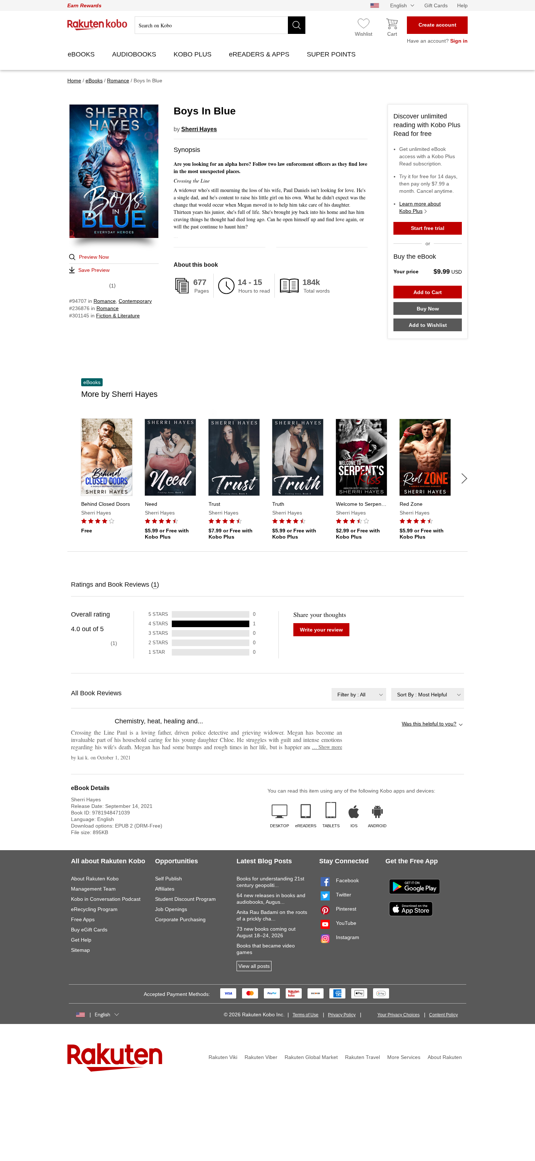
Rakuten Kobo (97, 24)
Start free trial (427, 228)
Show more (327, 746)
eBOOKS (82, 54)
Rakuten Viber (261, 1057)
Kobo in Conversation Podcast (105, 899)
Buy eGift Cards (89, 930)
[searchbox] (220, 25)
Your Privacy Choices (398, 1014)
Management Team (93, 889)
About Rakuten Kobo (95, 878)
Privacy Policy (342, 1014)
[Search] (296, 25)
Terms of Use (305, 1014)
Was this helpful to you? (429, 724)
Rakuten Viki (223, 1057)
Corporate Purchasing (180, 919)
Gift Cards (436, 5)
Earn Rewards (84, 5)
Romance (105, 301)
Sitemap (80, 950)
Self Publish (168, 878)
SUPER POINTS (332, 54)
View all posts (254, 966)
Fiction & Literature (118, 315)
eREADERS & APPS (260, 54)
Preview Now (94, 257)
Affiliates (164, 889)
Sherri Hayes (199, 129)
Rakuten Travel (362, 1057)
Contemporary (135, 301)
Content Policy (443, 1014)
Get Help (81, 940)
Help (462, 5)
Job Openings (171, 909)
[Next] (464, 478)
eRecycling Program (94, 909)
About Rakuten (445, 1057)
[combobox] (359, 694)
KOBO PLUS (193, 54)
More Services (403, 1057)
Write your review (321, 630)
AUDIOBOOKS (135, 54)
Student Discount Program (185, 899)
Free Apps (83, 919)
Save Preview (94, 270)
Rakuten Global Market (311, 1057)
